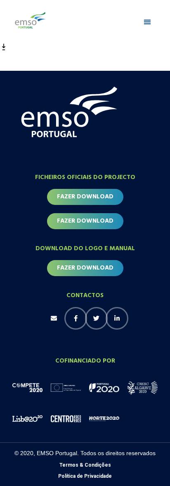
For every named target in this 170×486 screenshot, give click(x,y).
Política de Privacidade (85, 476)
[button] (147, 22)
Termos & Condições (85, 465)
